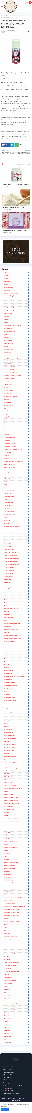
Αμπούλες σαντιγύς (16, 287)
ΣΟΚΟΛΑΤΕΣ (16, 833)
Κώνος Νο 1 (16, 529)
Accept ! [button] (5, 1110)
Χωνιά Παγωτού (16, 983)
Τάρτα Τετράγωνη (16, 874)
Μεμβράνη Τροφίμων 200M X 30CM (16, 635)
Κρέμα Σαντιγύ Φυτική (16, 496)
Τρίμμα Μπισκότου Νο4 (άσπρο (16, 915)
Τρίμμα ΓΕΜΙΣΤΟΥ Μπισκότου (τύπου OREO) (16, 906)
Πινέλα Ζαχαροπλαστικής (16, 738)
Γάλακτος (16, 334)
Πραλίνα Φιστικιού (16, 771)
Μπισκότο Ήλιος (16, 673)
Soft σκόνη (16, 1033)
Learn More (4, 1106)
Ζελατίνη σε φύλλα (16, 390)
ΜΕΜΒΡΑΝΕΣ (16, 632)
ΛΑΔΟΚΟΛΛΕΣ (16, 579)
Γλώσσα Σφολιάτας (16, 349)
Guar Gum (16, 998)
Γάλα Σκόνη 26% (16, 328)
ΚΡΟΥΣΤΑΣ (16, 499)
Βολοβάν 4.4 (16, 322)
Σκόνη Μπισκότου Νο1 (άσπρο (16, 821)
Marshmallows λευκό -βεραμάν (16, 1007)
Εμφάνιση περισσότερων (23, 164)
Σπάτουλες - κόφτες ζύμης (16, 842)
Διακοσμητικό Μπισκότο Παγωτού (16, 358)
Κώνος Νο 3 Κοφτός (16, 549)
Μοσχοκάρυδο (16, 659)
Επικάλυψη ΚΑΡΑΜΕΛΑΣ (16, 367)
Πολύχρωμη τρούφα (16, 750)
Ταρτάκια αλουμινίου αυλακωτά (16, 883)
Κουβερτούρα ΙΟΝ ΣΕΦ (16, 467)
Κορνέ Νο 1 (16, 455)
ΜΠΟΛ (16, 691)
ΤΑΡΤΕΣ (16, 886)
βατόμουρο (16, 316)
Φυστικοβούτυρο (16, 951)
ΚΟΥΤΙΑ (16, 485)
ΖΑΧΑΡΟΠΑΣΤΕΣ (16, 384)
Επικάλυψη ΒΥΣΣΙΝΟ (16, 370)
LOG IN (28, 1099)
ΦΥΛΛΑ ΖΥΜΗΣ (16, 948)
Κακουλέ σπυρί (16, 402)
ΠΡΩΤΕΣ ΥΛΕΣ (8, 1070)
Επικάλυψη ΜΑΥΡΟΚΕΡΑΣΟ (16, 373)
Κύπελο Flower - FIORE (16, 514)
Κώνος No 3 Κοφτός (16, 567)
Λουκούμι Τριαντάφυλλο (16, 597)
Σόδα (16, 827)
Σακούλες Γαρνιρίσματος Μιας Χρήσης (16, 788)
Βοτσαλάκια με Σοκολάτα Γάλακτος (16, 325)
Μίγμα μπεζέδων (16, 644)
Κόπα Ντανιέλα (16, 440)
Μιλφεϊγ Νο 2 (16, 650)
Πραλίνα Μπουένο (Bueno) (16, 768)
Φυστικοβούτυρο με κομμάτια (16, 954)
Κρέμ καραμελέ (16, 493)
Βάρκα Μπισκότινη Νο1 (16, 308)
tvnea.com (5, 1049)
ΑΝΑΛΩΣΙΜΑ (16, 290)
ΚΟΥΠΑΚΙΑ (16, 470)
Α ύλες (16, 272)
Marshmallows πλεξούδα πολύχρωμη (16, 1010)
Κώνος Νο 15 (16, 538)
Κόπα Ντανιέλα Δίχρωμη (16, 443)
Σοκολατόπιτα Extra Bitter (16, 836)
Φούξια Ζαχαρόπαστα (16, 942)
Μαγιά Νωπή (16, 603)
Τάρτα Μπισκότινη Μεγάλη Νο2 (16, 862)
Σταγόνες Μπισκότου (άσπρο (16, 847)
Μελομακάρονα (16, 626)
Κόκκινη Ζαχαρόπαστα (16, 437)
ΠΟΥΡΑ (16, 759)
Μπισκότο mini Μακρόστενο (16, 685)
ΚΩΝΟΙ (16, 517)
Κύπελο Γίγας (16, 508)
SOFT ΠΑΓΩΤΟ (8, 1075)
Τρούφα (16, 918)
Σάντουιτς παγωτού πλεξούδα (16, 800)
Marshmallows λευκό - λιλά (16, 1004)
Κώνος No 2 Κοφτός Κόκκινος (16, 558)
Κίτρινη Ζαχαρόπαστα (16, 432)
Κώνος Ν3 (16, 523)
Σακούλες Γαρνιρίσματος (16, 786)
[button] (30, 2)
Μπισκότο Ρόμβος (16, 679)
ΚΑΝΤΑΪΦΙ (16, 411)
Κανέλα (16, 408)
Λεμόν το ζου (16, 582)
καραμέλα (16, 414)
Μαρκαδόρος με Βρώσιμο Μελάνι (16, 608)
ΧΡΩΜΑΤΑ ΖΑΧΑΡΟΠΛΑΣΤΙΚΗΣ (16, 971)
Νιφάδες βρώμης (16, 712)
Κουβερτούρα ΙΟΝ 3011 (16, 464)
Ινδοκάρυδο (16, 399)
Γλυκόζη (16, 346)
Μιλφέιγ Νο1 (16, 653)
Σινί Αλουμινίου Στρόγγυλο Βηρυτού (16, 803)
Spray (11, 16)
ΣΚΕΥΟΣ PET (16, 812)
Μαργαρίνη (16, 606)
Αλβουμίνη (16, 275)
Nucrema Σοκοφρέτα (16, 1019)
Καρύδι (16, 420)
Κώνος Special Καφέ (16, 570)
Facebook (6, 145)
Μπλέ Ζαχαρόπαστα (16, 688)
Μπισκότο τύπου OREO (16, 682)
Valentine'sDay (16, 1042)
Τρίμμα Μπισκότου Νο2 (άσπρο (16, 909)
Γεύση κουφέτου (16, 340)
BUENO (16, 986)
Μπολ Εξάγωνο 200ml (16, 697)
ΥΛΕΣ (16, 930)
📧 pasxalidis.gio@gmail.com (12, 1093)
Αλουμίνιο (16, 278)
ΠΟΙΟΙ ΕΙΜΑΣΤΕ (12, 1099)
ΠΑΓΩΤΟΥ (16, 727)
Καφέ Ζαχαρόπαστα (16, 429)
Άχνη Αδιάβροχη (16, 302)
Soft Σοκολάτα (16, 1036)
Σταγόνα (16, 845)
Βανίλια (16, 305)
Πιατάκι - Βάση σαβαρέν (16, 735)
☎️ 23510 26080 (8, 1088)
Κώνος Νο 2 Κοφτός (16, 544)
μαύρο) (16, 620)
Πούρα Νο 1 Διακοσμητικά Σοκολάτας (16, 762)
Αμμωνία (16, 284)
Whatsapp (17, 145)
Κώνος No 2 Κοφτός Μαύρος (16, 561)
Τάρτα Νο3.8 (16, 871)
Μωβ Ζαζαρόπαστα (16, 706)
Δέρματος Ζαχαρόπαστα (16, 355)
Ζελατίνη (16, 387)
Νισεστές (16, 709)
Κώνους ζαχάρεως (16, 576)
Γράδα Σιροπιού (16, 352)
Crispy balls (16, 989)
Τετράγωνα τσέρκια (16, 901)
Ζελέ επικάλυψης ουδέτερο (16, 396)
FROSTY (16, 992)
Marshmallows (16, 1001)
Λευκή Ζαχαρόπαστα (16, 588)
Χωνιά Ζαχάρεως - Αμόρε (16, 980)
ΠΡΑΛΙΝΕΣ (16, 774)
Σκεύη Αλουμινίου (16, 806)
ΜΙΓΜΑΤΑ (16, 647)
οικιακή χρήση (16, 721)
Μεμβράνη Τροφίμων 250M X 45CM (16, 638)
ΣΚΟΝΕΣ (16, 815)
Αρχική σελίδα (4, 16)
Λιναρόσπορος (16, 591)
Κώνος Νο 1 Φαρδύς (16, 532)
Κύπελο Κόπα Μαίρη (16, 511)
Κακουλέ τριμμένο (16, 405)
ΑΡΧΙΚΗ (4, 1099)
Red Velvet (16, 1021)
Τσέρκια (16, 924)
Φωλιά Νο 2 (16, 960)
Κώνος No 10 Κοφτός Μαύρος (16, 552)
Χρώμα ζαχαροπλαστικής (16, 965)
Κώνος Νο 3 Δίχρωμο (16, 547)
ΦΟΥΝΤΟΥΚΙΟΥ (16, 939)
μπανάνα (16, 662)
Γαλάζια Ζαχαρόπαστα (16, 331)
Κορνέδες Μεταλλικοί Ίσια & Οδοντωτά (16, 461)
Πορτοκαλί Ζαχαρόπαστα (16, 756)
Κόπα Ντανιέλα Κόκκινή (16, 446)
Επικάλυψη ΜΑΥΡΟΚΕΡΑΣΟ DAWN (16, 375)
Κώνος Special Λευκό (16, 573)
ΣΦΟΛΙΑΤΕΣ (16, 859)
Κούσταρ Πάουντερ (16, 479)
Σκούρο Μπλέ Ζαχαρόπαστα (16, 824)
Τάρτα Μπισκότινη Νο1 (16, 865)
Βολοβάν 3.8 (16, 319)
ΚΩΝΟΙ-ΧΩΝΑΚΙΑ (8, 1072)
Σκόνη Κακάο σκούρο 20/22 (16, 818)
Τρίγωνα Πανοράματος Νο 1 (16, 904)
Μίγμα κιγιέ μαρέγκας (16, 641)
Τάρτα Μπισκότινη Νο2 (16, 868)
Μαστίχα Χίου (16, 614)
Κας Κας (16, 423)
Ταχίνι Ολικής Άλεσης (16, 892)
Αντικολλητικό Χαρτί (16, 296)
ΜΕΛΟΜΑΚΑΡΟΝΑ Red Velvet (16, 629)
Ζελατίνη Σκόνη (16, 393)
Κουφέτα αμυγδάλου (16, 490)
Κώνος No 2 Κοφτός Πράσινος (16, 564)
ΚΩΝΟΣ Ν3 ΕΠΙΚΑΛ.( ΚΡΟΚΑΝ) (16, 526)
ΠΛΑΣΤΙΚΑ (16, 741)
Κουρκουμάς (16, 476)
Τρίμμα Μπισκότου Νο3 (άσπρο (16, 912)
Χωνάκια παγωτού (16, 977)
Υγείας (16, 927)
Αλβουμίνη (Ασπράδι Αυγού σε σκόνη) (13, 207)
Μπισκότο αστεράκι (16, 670)
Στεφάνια (16, 850)
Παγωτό (16, 724)
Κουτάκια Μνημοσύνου (16, 482)
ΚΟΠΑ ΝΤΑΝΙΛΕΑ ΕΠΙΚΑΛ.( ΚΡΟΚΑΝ (16, 449)
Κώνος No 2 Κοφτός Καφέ (16, 555)
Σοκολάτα (16, 830)
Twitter (12, 145)
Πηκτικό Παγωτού (16, 729)
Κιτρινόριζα (16, 434)
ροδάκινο (16, 780)
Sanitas (16, 1024)
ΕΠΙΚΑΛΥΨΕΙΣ (16, 364)
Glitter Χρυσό (16, 995)
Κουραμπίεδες (16, 473)
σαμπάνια (16, 791)
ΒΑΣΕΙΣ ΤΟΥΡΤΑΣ (16, 314)
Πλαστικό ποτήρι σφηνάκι (16, 744)
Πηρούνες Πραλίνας (16, 732)
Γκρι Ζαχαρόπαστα (16, 343)
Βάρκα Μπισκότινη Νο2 (16, 311)
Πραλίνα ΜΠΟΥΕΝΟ (16, 765)
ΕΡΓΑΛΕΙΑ (16, 381)
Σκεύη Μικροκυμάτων (16, 809)
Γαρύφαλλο (16, 337)
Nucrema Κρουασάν (16, 1016)
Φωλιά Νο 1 (16, 957)
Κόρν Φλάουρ (16, 452)
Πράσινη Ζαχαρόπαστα (16, 777)
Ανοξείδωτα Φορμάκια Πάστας (16, 293)
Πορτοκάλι (16, 753)
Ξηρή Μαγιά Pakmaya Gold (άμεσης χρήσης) (15, 185)
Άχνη (16, 299)
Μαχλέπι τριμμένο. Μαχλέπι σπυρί (16, 623)
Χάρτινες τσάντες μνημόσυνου (16, 962)
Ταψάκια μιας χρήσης (16, 895)
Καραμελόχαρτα (16, 417)
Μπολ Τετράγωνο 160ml (16, 700)
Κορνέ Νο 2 (16, 458)
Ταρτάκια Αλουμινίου (16, 880)
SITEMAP (21, 1099)
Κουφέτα (16, 488)
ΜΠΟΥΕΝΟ (16, 703)
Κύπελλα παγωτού (16, 505)
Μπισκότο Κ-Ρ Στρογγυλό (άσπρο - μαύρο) (16, 676)
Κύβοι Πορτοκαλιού (16, 502)
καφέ (16, 426)
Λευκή (16, 585)
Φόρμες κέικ (16, 933)
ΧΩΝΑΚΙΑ (16, 974)
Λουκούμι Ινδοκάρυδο (16, 594)
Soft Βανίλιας (16, 1030)
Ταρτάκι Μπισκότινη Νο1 (16, 877)
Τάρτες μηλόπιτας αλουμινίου (16, 889)
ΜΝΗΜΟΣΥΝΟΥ (16, 656)
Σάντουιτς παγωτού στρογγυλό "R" (16, 797)
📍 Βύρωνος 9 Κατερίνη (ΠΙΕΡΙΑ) (13, 1086)
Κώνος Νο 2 (16, 541)
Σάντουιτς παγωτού (16, 794)
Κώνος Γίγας (16, 520)
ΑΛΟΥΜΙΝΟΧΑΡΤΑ (16, 281)
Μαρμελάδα (16, 611)
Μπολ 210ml (16, 694)
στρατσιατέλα (16, 853)
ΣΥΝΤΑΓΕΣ (16, 856)
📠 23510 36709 (8, 1091)
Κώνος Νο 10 (16, 535)
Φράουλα (16, 945)
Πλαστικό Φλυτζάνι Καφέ (16, 747)
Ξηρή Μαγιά (16, 715)
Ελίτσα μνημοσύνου (16, 361)
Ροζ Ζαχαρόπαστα (16, 783)
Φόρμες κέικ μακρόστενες (16, 936)
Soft (16, 1027)
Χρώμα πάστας (16, 968)
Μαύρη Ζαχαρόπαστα (16, 617)
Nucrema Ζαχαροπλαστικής (16, 1013)
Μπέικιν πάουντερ (16, 665)
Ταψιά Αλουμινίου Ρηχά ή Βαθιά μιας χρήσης (16, 898)
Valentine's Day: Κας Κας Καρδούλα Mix (14, 230)
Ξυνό (16, 718)
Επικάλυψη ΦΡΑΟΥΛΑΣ (16, 378)
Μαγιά (16, 600)
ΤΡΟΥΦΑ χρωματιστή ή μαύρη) (16, 921)
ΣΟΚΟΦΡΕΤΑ (16, 839)
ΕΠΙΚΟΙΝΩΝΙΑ (16, 1101)
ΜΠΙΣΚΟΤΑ (16, 667)
